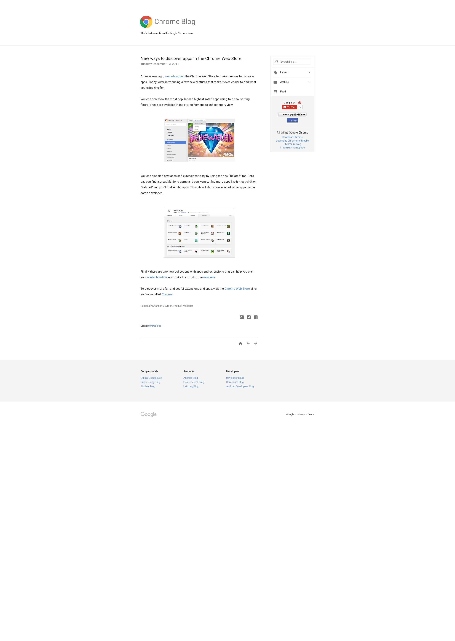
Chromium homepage (292, 147)
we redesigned (174, 76)
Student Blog (148, 386)
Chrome (167, 294)
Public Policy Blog (150, 382)
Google (290, 414)
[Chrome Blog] (175, 28)
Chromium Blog (292, 144)
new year (209, 277)
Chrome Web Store (237, 288)
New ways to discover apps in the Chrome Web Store (191, 58)
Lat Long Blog (191, 386)
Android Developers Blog (240, 386)
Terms (311, 414)
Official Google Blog (151, 377)
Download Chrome (292, 137)
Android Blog (190, 377)
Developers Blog (235, 377)
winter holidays (157, 277)
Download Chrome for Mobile (292, 140)
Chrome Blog (154, 326)
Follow (294, 121)
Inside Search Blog (193, 382)
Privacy (301, 414)
